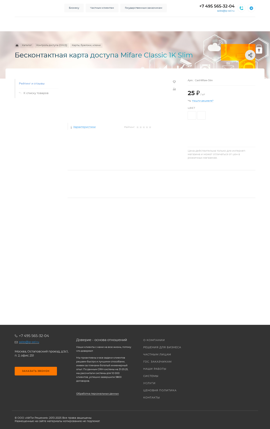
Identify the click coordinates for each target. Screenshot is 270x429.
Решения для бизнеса (162, 347)
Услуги (149, 383)
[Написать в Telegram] (251, 8)
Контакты (151, 397)
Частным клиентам (102, 8)
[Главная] (17, 45)
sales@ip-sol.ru (226, 11)
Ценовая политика (160, 390)
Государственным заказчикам (143, 8)
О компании (154, 340)
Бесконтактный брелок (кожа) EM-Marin (96, 258)
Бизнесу (74, 8)
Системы (151, 376)
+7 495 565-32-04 (217, 6)
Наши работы (154, 369)
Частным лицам (157, 354)
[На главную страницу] (36, 8)
